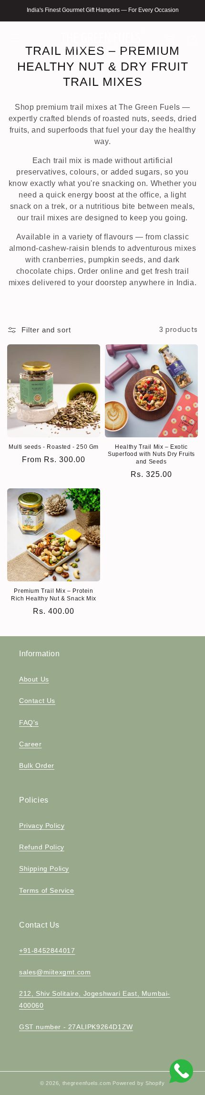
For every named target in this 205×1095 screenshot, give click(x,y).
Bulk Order (36, 765)
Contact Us (37, 700)
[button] (15, 38)
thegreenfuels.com (86, 1083)
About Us (34, 679)
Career (30, 744)
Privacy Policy (41, 825)
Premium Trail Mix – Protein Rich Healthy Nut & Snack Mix (53, 595)
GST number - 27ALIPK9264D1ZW (76, 1027)
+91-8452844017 (47, 950)
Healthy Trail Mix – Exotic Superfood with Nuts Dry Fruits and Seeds (151, 454)
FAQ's (29, 722)
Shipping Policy (44, 868)
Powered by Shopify (139, 1083)
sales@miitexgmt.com (55, 972)
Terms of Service (46, 890)
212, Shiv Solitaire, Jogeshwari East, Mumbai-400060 (94, 999)
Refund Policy (41, 847)
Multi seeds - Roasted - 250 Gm (54, 447)
